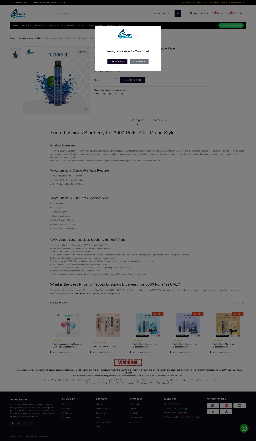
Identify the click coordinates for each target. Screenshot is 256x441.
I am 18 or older (117, 62)
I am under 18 (139, 62)
